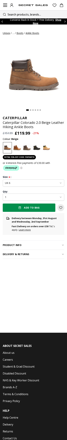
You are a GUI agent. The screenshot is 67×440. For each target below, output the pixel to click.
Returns (8, 431)
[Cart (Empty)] (61, 5)
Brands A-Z (10, 387)
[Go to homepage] (33, 5)
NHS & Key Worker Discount (21, 380)
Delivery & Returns (16, 254)
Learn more (25, 229)
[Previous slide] (2, 21)
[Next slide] (65, 21)
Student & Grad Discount (19, 366)
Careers (8, 360)
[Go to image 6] (40, 110)
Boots (19, 33)
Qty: (5, 191)
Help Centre (10, 417)
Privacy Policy (11, 401)
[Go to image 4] (35, 110)
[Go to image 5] (37, 110)
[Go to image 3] (33, 110)
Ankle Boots (32, 33)
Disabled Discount (14, 373)
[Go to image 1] (27, 110)
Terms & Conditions (15, 394)
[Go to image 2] (30, 110)
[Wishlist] (54, 5)
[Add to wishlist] (60, 207)
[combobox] (33, 14)
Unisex (6, 33)
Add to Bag (32, 207)
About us (8, 353)
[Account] (11, 5)
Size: (7, 177)
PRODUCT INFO (12, 245)
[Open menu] (5, 5)
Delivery (8, 424)
